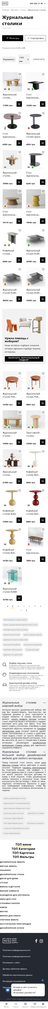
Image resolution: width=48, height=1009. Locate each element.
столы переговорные (12, 833)
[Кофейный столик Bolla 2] (12, 537)
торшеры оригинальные (34, 767)
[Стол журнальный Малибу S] (12, 121)
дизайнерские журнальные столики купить (24, 744)
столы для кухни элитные (14, 813)
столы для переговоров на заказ (16, 828)
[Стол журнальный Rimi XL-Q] (35, 82)
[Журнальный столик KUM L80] (12, 277)
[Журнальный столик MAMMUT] (12, 82)
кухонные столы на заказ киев (15, 639)
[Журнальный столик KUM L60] (35, 277)
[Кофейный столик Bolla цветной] (35, 459)
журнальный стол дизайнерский (16, 803)
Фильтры (14, 38)
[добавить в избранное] (20, 74)
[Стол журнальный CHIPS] (35, 160)
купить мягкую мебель (32, 635)
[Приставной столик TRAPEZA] (35, 420)
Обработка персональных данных (17, 975)
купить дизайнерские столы (15, 798)
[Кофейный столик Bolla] (12, 498)
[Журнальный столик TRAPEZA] (12, 459)
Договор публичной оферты (15, 969)
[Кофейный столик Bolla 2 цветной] (35, 498)
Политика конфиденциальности (16, 950)
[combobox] (36, 3)
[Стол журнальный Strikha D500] (35, 199)
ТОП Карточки (23, 853)
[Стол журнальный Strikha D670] (12, 199)
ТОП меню (23, 844)
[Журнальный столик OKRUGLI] (12, 420)
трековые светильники (13, 649)
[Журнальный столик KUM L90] (35, 238)
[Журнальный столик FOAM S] (35, 381)
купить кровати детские (23, 719)
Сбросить (39, 59)
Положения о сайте (11, 963)
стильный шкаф (32, 649)
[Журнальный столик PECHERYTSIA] (12, 160)
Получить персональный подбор (24, 358)
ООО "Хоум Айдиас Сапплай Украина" (24, 999)
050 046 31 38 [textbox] (36, 3)
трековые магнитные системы (16, 630)
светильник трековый (32, 644)
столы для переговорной (13, 818)
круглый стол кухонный (13, 654)
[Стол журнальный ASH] (35, 537)
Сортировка (36, 38)
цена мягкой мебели (12, 644)
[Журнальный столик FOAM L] (12, 381)
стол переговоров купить (13, 823)
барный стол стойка (36, 813)
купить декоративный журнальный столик (20, 625)
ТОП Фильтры (23, 857)
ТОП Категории (23, 849)
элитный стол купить (35, 823)
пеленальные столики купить (15, 620)
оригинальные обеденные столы (17, 808)
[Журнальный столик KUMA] (12, 576)
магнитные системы (12, 635)
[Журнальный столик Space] (35, 121)
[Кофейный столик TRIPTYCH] (12, 238)
